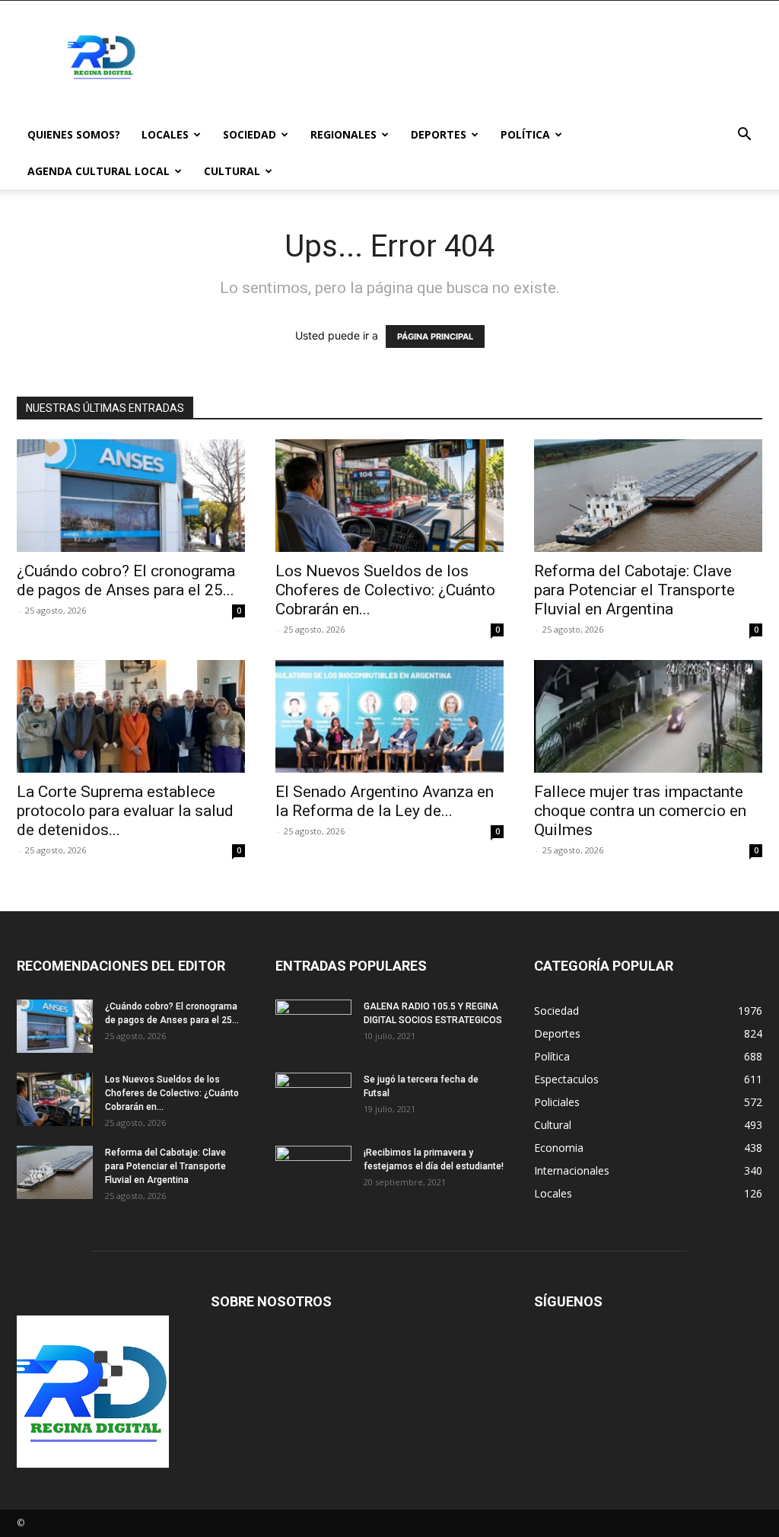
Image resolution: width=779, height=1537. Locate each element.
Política (525, 134)
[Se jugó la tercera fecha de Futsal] (313, 1099)
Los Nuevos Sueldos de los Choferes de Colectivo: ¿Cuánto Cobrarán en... (385, 590)
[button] (744, 136)
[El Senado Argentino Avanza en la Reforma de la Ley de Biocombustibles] (389, 716)
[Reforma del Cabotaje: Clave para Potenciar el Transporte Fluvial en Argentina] (648, 495)
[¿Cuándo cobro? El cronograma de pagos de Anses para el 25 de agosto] (131, 495)
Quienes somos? (73, 134)
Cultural (232, 171)
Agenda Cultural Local (98, 171)
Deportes (438, 134)
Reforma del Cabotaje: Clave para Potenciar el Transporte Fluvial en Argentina (634, 590)
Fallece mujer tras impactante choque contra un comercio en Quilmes (640, 811)
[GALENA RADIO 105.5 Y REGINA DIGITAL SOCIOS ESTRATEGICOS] (313, 1026)
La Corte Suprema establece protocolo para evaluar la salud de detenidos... (125, 811)
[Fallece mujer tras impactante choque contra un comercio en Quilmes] (648, 716)
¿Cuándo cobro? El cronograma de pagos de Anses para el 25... (126, 580)
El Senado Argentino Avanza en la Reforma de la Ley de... (384, 801)
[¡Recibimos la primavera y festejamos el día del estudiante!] (313, 1172)
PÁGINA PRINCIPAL (435, 336)
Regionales (343, 134)
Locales (165, 134)
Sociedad (249, 134)
